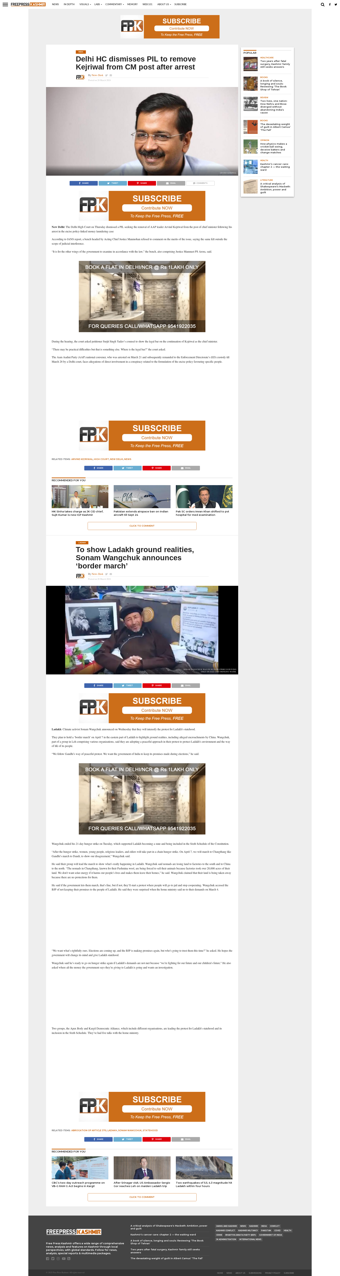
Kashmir (253, 1226)
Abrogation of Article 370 (88, 1130)
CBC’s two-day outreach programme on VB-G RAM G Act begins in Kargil (78, 1184)
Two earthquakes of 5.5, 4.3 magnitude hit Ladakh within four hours (204, 1184)
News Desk (97, 75)
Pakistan (266, 1230)
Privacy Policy (272, 1273)
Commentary (113, 4)
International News (250, 1239)
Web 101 (147, 4)
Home (220, 1273)
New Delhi (116, 459)
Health (287, 1230)
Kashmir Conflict (225, 1230)
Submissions (255, 1273)
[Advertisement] (142, 392)
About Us (163, 4)
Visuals (84, 4)
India (264, 1226)
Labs (97, 4)
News (55, 4)
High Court (101, 459)
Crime (219, 1235)
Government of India (270, 1235)
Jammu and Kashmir (226, 1226)
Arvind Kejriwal (82, 459)
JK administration (226, 1239)
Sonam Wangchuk (130, 1130)
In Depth (69, 4)
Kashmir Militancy (248, 1230)
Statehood (150, 1130)
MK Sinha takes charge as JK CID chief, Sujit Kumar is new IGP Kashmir (77, 513)
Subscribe (180, 4)
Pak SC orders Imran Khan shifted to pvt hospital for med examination (202, 513)
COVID (277, 1230)
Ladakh (112, 1130)
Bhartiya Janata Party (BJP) (240, 1235)
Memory (132, 4)
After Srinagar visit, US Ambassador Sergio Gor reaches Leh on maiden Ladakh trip (142, 1184)
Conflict (275, 1226)
